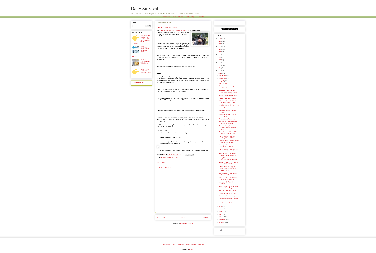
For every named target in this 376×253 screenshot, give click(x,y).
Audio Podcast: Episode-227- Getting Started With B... (228, 137)
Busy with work (223, 83)
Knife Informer (139, 82)
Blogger (191, 249)
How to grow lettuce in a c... (227, 98)
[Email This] (186, 155)
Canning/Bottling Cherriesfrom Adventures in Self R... (228, 162)
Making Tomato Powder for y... (228, 95)
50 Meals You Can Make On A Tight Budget (145, 61)
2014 (219, 60)
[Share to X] (189, 155)
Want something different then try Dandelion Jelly (228, 187)
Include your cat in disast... (227, 203)
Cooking (163, 157)
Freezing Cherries (224, 170)
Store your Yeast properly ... (227, 196)
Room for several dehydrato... (228, 193)
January (222, 222)
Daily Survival (144, 8)
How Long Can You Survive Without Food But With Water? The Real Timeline (141, 39)
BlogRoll (193, 16)
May (220, 211)
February (222, 219)
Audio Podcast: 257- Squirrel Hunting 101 (228, 86)
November (222, 78)
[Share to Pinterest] (193, 155)
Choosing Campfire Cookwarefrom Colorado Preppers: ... (227, 127)
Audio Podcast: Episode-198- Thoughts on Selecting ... (228, 178)
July (220, 206)
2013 (219, 62)
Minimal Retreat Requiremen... (228, 92)
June (221, 209)
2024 (219, 44)
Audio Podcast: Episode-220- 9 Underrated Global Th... (228, 150)
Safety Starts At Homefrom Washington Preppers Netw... (228, 158)
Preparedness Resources (227, 119)
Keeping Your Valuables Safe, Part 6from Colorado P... (228, 122)
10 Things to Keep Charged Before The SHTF (145, 49)
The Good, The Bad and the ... (228, 190)
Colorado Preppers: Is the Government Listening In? (174, 30)
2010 (219, 70)
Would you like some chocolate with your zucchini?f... (228, 145)
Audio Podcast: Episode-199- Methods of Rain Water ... (228, 174)
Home (183, 217)
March (221, 217)
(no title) (134, 56)
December (222, 75)
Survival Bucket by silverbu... (228, 108)
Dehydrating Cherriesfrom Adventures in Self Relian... (228, 167)
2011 (219, 68)
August (221, 81)
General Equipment (172, 157)
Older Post (205, 217)
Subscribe (201, 16)
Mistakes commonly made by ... (229, 105)
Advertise (180, 16)
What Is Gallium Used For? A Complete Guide (146, 70)
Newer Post (161, 217)
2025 (219, 41)
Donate (187, 16)
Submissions (166, 16)
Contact (174, 16)
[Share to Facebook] (191, 155)
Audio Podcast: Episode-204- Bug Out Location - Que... (228, 101)
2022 (219, 49)
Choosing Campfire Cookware (167, 27)
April (221, 214)
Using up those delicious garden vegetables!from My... (229, 141)
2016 (219, 57)
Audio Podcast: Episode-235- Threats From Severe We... (228, 132)
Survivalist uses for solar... (227, 90)
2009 (219, 73)
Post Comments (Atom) (187, 223)
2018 (219, 54)
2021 (219, 52)
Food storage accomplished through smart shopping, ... (228, 154)
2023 (219, 46)
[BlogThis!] (187, 155)
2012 (219, 65)
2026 (219, 38)
